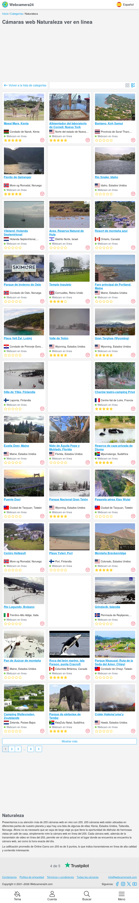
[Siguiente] (38, 749)
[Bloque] (127, 85)
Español (128, 4)
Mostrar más (69, 741)
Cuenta (52, 899)
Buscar (86, 899)
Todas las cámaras (87, 877)
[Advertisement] (69, 53)
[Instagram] (123, 884)
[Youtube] (134, 884)
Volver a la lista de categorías (27, 85)
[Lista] (133, 85)
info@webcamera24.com (122, 877)
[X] (129, 884)
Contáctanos (9, 877)
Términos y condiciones (60, 877)
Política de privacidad (32, 877)
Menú (121, 899)
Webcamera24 (21, 4)
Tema (17, 899)
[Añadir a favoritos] (42, 140)
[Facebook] (117, 884)
